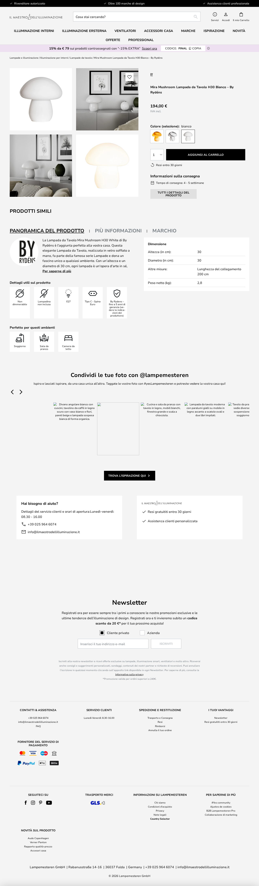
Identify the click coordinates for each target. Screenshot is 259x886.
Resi (160, 721)
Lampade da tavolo (81, 57)
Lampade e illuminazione (24, 57)
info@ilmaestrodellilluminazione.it (54, 532)
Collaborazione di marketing (221, 814)
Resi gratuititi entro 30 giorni (220, 721)
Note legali (160, 814)
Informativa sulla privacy (129, 674)
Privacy (160, 810)
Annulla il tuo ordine (160, 730)
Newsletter (220, 717)
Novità (239, 31)
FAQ (38, 726)
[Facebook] (26, 803)
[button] (41, 165)
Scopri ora (149, 48)
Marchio (164, 230)
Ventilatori (125, 31)
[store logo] (36, 17)
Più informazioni (118, 230)
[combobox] (136, 16)
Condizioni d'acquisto (160, 806)
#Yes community (221, 802)
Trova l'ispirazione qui (127, 475)
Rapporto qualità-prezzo (38, 846)
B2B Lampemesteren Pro (220, 810)
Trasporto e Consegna (160, 717)
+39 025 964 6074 (42, 524)
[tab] (50, 230)
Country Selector (160, 818)
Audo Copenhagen (38, 838)
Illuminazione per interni (54, 57)
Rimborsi (160, 726)
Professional (141, 40)
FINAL (183, 48)
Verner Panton (38, 842)
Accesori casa (38, 850)
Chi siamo (160, 802)
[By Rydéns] (171, 74)
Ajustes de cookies (220, 806)
